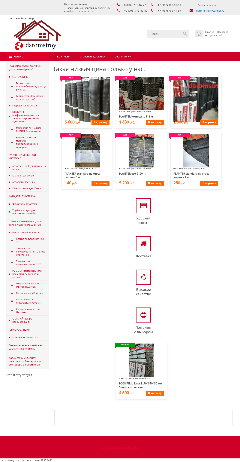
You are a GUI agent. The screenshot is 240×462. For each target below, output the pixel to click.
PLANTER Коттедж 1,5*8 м (136, 116)
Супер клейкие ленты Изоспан (28, 310)
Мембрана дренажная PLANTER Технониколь (28, 129)
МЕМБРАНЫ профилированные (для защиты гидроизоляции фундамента (25, 116)
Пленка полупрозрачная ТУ (30, 240)
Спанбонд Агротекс (23, 175)
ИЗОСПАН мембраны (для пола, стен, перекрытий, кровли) (27, 274)
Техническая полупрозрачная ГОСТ (28, 263)
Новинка (125, 345)
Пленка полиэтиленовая (26, 232)
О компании (123, 56)
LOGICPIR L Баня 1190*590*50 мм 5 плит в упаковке (140, 385)
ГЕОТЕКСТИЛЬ (20, 76)
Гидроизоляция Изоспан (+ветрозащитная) (30, 285)
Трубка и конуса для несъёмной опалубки (24, 212)
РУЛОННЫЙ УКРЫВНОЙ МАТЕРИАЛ (22, 156)
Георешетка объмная (24, 105)
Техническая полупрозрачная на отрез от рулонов (30, 251)
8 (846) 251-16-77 (135, 5)
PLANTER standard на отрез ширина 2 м (191, 175)
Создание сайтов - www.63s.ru (120, 447)
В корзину (100, 122)
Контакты (63, 56)
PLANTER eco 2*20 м (132, 173)
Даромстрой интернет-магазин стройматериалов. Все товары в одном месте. (25, 361)
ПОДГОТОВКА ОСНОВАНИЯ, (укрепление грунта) (24, 67)
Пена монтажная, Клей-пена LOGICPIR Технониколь (26, 347)
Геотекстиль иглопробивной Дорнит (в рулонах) (31, 86)
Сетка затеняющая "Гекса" (27, 188)
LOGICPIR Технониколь (25, 337)
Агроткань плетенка (23, 182)
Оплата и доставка (92, 56)
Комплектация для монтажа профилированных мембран (27, 142)
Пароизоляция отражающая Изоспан (28, 301)
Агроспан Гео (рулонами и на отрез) (29, 167)
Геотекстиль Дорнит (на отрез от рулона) (29, 97)
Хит (71, 78)
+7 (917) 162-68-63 (169, 5)
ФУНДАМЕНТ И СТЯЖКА (22, 196)
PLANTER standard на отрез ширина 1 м (82, 175)
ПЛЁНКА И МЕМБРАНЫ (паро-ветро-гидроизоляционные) (25, 223)
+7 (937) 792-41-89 (169, 10)
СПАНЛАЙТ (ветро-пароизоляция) (22, 320)
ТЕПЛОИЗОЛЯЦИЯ (19, 329)
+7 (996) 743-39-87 (135, 10)
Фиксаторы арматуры (24, 204)
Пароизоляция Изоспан (29, 293)
